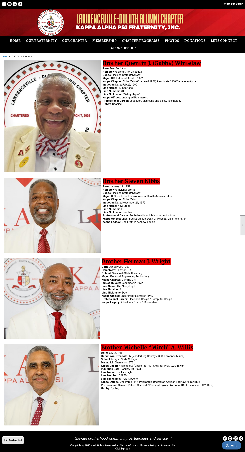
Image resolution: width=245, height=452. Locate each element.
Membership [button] (104, 41)
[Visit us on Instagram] (9, 4)
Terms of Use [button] (128, 445)
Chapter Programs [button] (140, 41)
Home (15, 41)
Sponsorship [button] (123, 48)
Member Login (233, 3)
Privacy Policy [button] (148, 445)
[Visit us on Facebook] (4, 4)
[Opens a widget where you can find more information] (231, 445)
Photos (172, 41)
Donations (194, 41)
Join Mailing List (13, 440)
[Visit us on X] (15, 4)
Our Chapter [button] (74, 41)
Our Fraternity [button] (41, 41)
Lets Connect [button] (224, 41)
